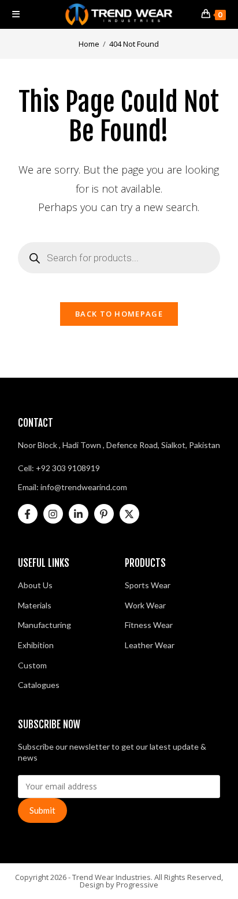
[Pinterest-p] (104, 514)
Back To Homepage (119, 314)
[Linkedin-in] (78, 514)
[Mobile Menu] (16, 14)
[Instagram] (53, 514)
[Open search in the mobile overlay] (119, 257)
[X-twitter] (129, 514)
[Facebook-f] (28, 514)
